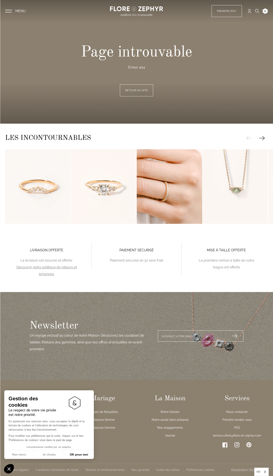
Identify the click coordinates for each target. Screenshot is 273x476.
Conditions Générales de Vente (57, 470)
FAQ (237, 427)
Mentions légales (17, 470)
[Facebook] (225, 444)
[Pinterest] (248, 444)
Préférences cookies (200, 470)
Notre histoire (170, 412)
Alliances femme (103, 419)
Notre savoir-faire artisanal (170, 419)
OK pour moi (79, 454)
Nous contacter (237, 412)
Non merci (19, 454)
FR (258, 471)
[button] (9, 469)
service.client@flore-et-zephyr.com (237, 435)
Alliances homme (103, 427)
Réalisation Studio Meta (249, 470)
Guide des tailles (167, 470)
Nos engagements (170, 427)
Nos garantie (140, 470)
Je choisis (49, 454)
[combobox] (261, 472)
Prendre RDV (227, 11)
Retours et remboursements (105, 470)
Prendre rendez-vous (237, 419)
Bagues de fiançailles (103, 412)
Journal (170, 435)
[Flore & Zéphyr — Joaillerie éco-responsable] (136, 11)
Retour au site (136, 90)
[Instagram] (237, 444)
